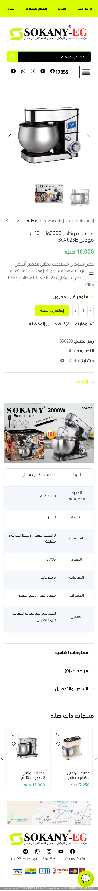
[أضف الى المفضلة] (58, 744)
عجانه (32, 220)
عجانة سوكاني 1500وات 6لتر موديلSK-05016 (76, 778)
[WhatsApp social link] (69, 360)
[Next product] (7, 221)
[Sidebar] (91, 274)
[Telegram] (13, 71)
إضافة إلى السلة (52, 310)
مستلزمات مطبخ (58, 220)
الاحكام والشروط (36, 8)
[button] (85, 72)
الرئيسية (87, 220)
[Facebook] (52, 71)
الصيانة (62, 8)
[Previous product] (17, 221)
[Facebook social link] (75, 360)
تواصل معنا (85, 8)
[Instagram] (33, 71)
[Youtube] (43, 71)
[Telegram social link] (62, 360)
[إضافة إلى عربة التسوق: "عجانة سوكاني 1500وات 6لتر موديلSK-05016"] (58, 734)
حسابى (10, 8)
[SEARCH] (12, 56)
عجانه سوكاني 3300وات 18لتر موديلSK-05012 (31, 778)
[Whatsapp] (23, 71)
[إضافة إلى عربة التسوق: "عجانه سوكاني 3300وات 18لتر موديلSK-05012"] (13, 734)
